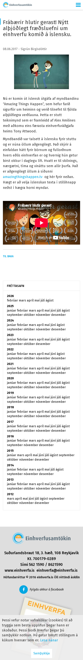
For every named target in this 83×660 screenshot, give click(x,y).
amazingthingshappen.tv (22, 177)
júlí (43, 300)
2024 (10, 320)
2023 (10, 335)
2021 (10, 364)
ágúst (49, 300)
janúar (12, 310)
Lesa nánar (49, 640)
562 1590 (36, 564)
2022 (10, 349)
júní (54, 310)
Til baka (8, 256)
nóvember (43, 315)
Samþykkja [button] (41, 653)
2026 (10, 296)
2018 (10, 407)
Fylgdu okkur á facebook (47, 589)
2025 (10, 306)
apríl (30, 300)
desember (58, 315)
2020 (10, 378)
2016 (10, 436)
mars (23, 300)
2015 (10, 450)
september (15, 315)
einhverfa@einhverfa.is (57, 570)
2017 (10, 422)
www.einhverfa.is (20, 570)
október (30, 315)
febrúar (13, 300)
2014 (10, 465)
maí (37, 300)
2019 (10, 393)
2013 (10, 479)
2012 (10, 494)
